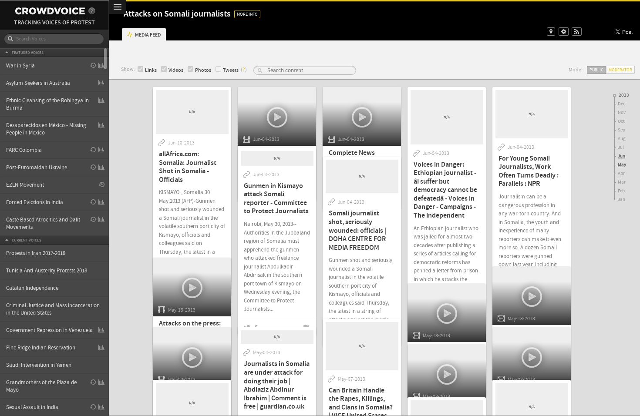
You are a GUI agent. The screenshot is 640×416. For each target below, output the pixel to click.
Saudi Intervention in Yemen (38, 365)
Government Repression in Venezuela (49, 330)
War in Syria (20, 65)
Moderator (620, 70)
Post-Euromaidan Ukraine (36, 167)
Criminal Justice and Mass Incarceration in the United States (53, 309)
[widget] (564, 31)
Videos (175, 70)
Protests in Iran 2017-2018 (35, 253)
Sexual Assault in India (32, 407)
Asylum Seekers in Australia (38, 83)
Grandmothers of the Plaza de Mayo (41, 386)
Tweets (231, 70)
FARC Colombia (24, 150)
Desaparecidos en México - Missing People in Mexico (46, 129)
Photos (203, 70)
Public (596, 70)
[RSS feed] (577, 31)
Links (151, 70)
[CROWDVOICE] (50, 11)
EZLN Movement (25, 184)
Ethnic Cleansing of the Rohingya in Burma (47, 104)
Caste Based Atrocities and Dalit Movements (43, 223)
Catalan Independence (32, 288)
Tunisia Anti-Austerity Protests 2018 (46, 270)
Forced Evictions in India (34, 202)
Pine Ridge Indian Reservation (40, 347)
